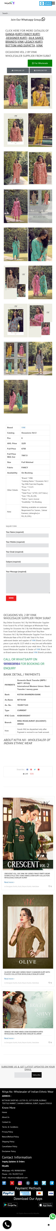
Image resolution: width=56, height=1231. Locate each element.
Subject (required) (13, 561)
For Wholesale (41, 63)
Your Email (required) (14, 552)
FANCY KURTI (31, 34)
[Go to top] (49, 1225)
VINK (20, 41)
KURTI (19, 34)
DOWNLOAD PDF (41, 70)
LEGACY (29, 41)
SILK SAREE (36, 38)
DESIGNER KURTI (16, 38)
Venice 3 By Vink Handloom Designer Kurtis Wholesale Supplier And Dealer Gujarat (23, 1033)
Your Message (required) (16, 571)
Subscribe (37, 1075)
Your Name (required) (15, 532)
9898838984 (12, 664)
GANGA (10, 34)
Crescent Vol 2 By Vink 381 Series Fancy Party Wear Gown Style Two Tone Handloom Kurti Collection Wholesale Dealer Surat (27, 876)
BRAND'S (11, 41)
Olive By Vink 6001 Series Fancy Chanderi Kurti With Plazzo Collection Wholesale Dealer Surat (27, 973)
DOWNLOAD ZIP (18, 70)
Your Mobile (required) (15, 542)
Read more (8, 882)
